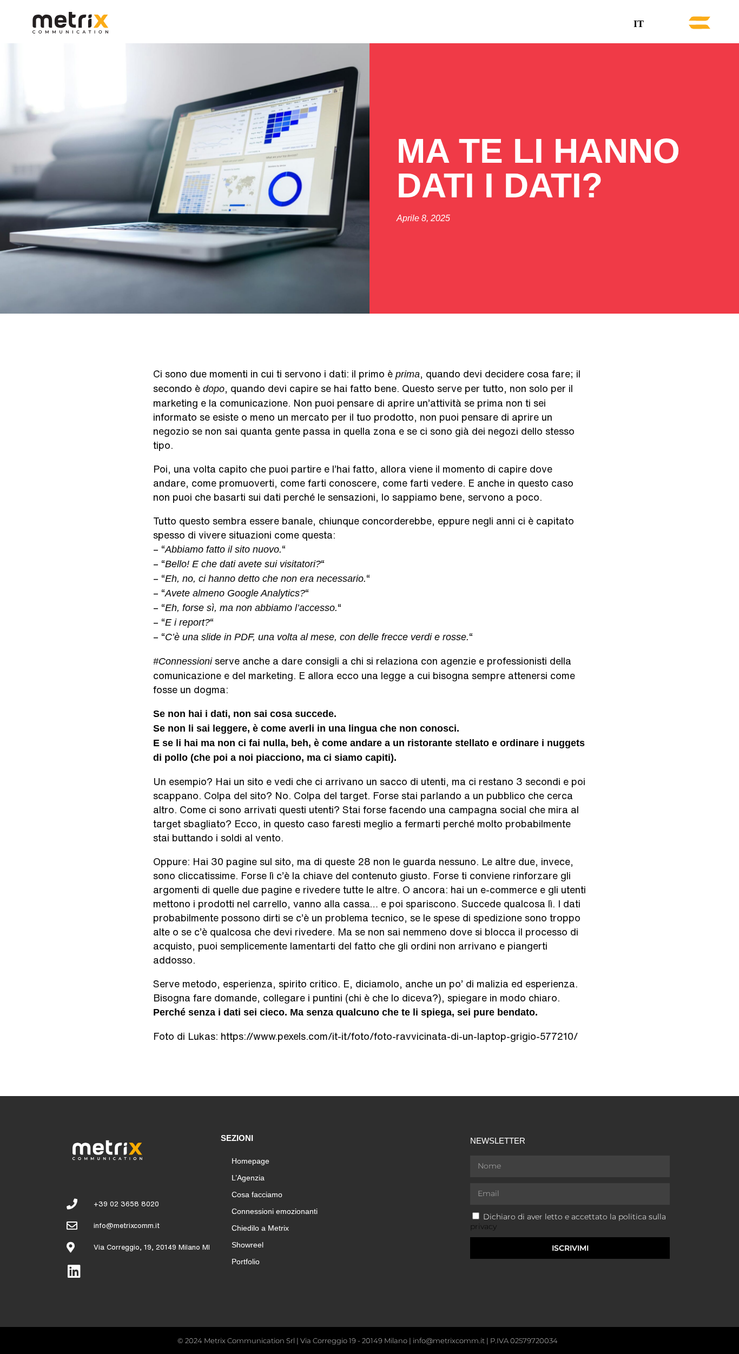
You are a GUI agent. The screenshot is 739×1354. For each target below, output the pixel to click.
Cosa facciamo (257, 1194)
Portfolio (246, 1261)
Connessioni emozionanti (275, 1211)
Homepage (250, 1161)
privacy (483, 1226)
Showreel (247, 1244)
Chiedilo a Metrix (260, 1228)
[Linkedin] (74, 1271)
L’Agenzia (248, 1177)
